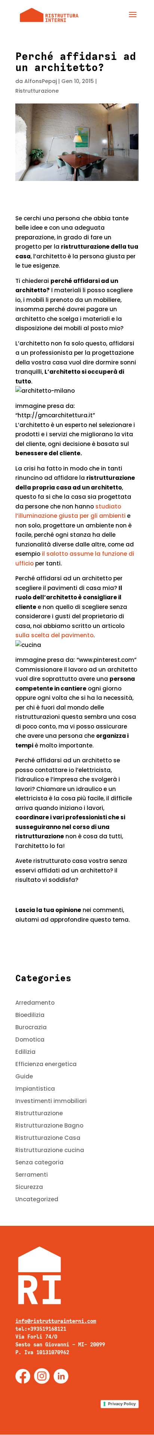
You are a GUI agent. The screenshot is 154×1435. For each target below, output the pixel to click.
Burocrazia (31, 1027)
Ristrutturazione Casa (47, 1138)
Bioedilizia (29, 1015)
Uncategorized (36, 1199)
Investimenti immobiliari (51, 1101)
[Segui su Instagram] (41, 1376)
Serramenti (31, 1175)
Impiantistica (35, 1089)
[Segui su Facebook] (22, 1376)
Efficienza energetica (46, 1064)
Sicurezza (29, 1187)
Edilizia (25, 1052)
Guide (24, 1076)
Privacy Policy (122, 1403)
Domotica (29, 1039)
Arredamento (35, 1003)
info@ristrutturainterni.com (55, 1321)
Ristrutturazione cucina (49, 1150)
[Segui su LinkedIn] (60, 1376)
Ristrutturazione (37, 91)
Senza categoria (39, 1162)
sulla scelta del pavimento (54, 635)
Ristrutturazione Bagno (49, 1125)
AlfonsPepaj (40, 81)
